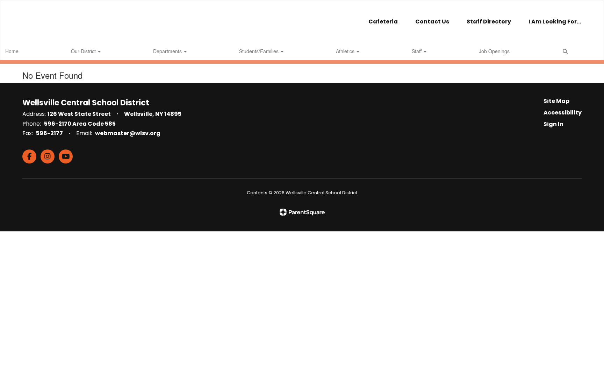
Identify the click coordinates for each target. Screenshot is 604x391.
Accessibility (563, 113)
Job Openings (494, 51)
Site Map (556, 101)
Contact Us (432, 22)
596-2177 (49, 133)
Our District (84, 51)
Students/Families (259, 51)
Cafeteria (383, 22)
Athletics (346, 51)
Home (12, 51)
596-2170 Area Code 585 (80, 124)
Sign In (553, 124)
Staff (417, 51)
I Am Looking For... (554, 22)
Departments (168, 51)
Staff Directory (489, 22)
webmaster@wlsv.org (127, 133)
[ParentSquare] (302, 212)
